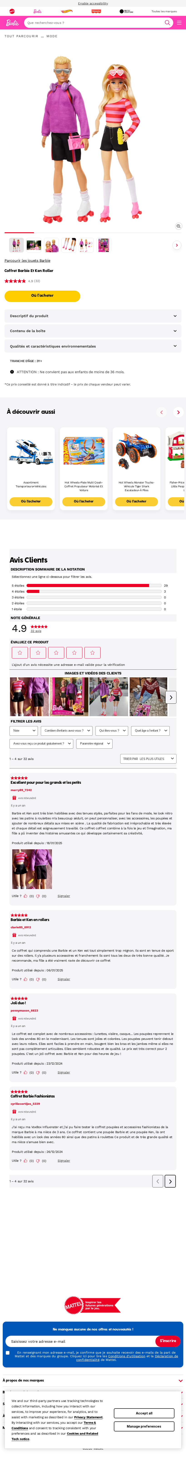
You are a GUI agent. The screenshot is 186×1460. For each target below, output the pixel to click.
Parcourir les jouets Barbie (27, 260)
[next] (178, 412)
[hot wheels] (66, 11)
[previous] (161, 412)
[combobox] (98, 22)
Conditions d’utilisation (126, 1356)
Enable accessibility (93, 3)
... (42, 36)
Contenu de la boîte (27, 331)
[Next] (176, 245)
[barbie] (38, 11)
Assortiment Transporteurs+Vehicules (31, 484)
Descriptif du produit (29, 316)
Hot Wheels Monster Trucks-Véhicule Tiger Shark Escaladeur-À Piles (136, 486)
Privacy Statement (88, 1417)
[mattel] (12, 11)
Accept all (144, 1413)
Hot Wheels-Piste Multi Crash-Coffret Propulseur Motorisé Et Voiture (83, 486)
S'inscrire (168, 1341)
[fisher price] (96, 11)
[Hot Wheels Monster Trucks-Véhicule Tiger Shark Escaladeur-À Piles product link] (136, 451)
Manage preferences (144, 1426)
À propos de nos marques (23, 1380)
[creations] (126, 11)
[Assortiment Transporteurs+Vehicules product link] (31, 451)
